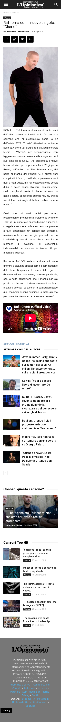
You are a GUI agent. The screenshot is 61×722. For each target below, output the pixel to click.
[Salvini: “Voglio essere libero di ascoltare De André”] (11, 384)
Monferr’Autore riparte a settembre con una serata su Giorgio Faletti (39, 440)
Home (6, 12)
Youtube (30, 705)
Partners (15, 691)
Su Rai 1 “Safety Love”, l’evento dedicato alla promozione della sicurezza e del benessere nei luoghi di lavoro (39, 404)
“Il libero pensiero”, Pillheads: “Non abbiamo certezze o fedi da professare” (28, 517)
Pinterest (42, 702)
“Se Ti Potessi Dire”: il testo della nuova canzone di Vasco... (38, 587)
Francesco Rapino (13, 525)
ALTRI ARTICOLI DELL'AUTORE (21, 349)
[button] (56, 4)
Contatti (16, 688)
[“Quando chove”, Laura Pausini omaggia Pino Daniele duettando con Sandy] (11, 457)
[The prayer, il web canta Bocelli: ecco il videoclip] (11, 622)
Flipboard (17, 702)
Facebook (26, 698)
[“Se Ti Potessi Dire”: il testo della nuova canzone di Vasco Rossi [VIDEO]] (11, 588)
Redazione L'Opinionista (18, 31)
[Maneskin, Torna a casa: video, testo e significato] (11, 572)
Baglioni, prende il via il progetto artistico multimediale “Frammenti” (39, 424)
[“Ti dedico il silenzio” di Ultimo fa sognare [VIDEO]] (11, 606)
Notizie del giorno (39, 691)
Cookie (35, 695)
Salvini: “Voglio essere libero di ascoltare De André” (36, 384)
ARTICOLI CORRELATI (16, 344)
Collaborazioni (41, 684)
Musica (15, 12)
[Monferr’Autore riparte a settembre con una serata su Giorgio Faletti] (11, 440)
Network (42, 688)
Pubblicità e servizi (20, 684)
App (24, 691)
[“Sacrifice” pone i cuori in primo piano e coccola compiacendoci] (11, 554)
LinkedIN (30, 702)
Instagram (43, 698)
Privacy (26, 695)
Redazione (29, 688)
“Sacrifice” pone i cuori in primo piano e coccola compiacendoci (37, 553)
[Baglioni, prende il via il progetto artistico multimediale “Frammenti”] (11, 424)
